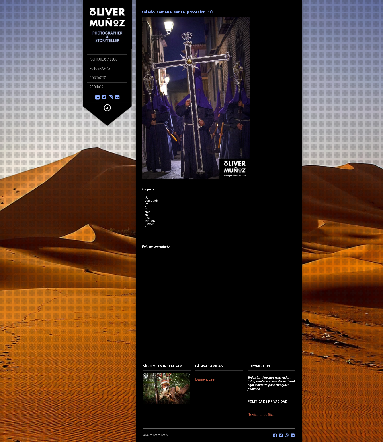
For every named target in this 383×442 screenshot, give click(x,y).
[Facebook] (97, 97)
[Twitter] (104, 97)
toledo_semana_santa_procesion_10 (177, 12)
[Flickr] (117, 97)
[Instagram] (111, 97)
